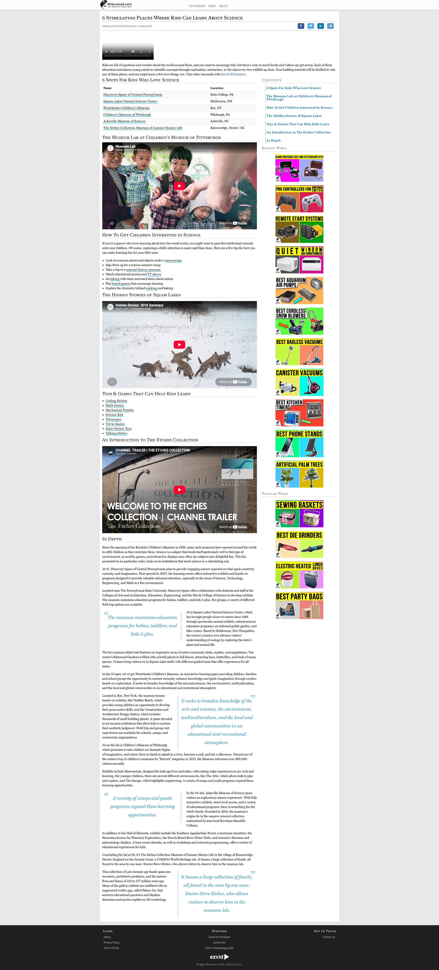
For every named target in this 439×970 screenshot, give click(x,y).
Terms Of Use (111, 948)
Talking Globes (116, 433)
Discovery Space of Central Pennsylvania (132, 94)
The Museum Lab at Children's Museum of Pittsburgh (299, 97)
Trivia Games (115, 424)
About (107, 937)
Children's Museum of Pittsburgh (127, 115)
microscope (173, 260)
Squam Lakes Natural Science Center (130, 101)
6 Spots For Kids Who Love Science (294, 88)
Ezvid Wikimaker (233, 74)
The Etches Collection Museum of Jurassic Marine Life (142, 128)
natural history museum (143, 270)
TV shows (154, 274)
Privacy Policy (112, 942)
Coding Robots (116, 401)
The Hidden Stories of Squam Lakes (294, 116)
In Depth (274, 140)
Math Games (115, 405)
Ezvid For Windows (219, 937)
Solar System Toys (119, 429)
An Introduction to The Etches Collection (299, 132)
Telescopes (113, 419)
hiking (115, 279)
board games (121, 283)
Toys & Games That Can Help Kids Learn (298, 124)
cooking (151, 288)
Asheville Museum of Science (124, 121)
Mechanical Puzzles (120, 410)
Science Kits (114, 415)
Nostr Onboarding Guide (219, 948)
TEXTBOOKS (197, 6)
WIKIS (212, 6)
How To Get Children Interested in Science (299, 108)
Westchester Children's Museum (126, 108)
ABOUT (223, 6)
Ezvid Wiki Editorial (122, 26)
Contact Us (329, 937)
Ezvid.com (219, 942)
